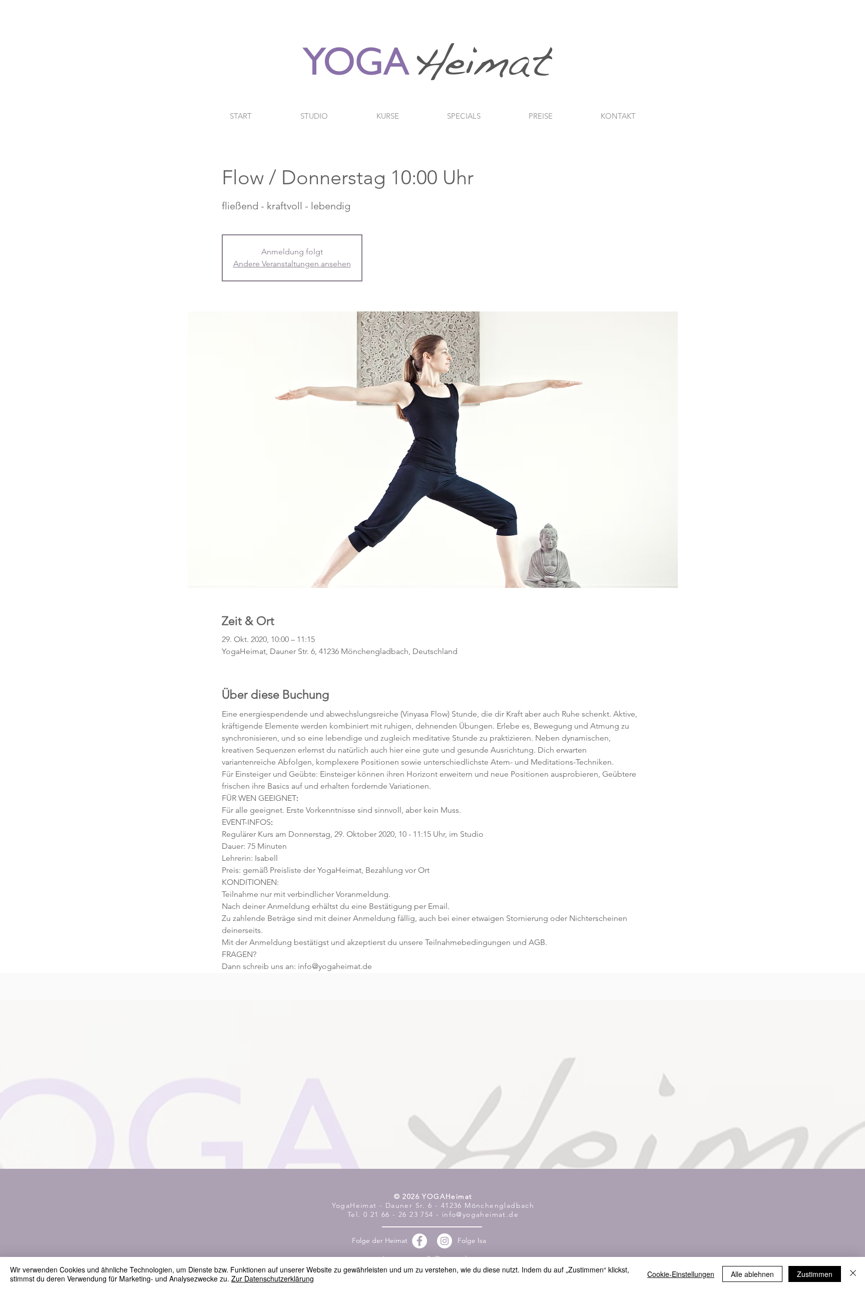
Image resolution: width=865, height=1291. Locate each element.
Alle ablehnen (752, 1274)
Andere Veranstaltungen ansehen (292, 263)
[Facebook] (419, 1240)
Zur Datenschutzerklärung (272, 1278)
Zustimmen (814, 1274)
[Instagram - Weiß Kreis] (444, 1240)
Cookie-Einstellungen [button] (680, 1274)
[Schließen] (853, 1274)
